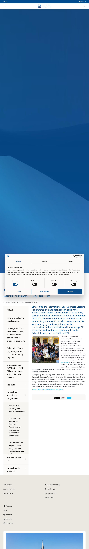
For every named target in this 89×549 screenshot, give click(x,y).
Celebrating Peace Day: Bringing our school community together (15, 353)
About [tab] (70, 261)
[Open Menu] (4, 6)
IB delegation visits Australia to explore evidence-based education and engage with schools (16, 335)
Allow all (70, 291)
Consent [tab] (18, 261)
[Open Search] (85, 6)
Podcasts (11, 385)
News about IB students (13, 470)
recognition (64, 362)
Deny (19, 291)
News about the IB (14, 459)
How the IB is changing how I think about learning (17, 409)
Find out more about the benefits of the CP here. (48, 390)
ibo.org (5, 1)
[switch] (34, 284)
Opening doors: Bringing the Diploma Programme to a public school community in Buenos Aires (15, 427)
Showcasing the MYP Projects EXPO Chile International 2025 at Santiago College (15, 371)
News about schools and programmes (12, 395)
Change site (81, 1)
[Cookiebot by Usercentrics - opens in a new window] (74, 256)
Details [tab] (44, 261)
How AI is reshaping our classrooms (15, 319)
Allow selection (44, 291)
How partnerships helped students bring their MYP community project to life (16, 448)
